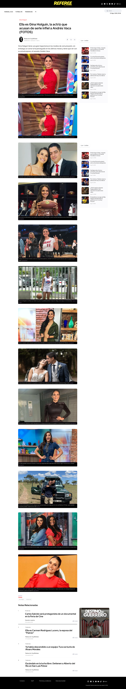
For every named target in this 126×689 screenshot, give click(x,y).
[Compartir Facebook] (67, 39)
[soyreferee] (63, 3)
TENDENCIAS (29, 12)
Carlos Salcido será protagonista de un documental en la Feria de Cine (50, 615)
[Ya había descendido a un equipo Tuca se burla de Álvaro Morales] (94, 655)
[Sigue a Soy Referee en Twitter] (107, 4)
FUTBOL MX (19, 12)
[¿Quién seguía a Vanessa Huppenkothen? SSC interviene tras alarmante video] (85, 85)
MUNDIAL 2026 (8, 12)
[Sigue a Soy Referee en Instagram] (109, 4)
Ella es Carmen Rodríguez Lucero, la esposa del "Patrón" (48, 631)
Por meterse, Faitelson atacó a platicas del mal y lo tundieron (98, 74)
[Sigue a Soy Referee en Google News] (118, 4)
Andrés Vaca (28, 599)
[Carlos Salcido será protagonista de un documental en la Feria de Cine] (94, 623)
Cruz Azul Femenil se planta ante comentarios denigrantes (98, 57)
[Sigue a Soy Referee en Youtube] (112, 4)
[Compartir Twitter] (71, 39)
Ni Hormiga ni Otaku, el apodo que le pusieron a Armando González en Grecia (97, 49)
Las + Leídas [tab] (84, 40)
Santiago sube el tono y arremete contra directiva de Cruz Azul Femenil (97, 67)
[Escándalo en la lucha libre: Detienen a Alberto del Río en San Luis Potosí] (94, 672)
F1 (35, 12)
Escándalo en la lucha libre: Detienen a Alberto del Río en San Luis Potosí (50, 664)
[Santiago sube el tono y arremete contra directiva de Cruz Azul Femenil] (85, 68)
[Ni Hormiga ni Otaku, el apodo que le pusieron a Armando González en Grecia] (85, 50)
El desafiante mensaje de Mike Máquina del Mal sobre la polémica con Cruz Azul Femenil (98, 94)
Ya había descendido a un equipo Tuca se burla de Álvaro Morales (50, 648)
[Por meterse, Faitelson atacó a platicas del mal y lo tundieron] (85, 77)
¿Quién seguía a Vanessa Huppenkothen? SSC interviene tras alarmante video (96, 85)
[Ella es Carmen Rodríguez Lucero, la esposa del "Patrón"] (94, 639)
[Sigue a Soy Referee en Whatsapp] (102, 4)
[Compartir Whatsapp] (74, 39)
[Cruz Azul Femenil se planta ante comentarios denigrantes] (85, 59)
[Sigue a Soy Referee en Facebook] (104, 4)
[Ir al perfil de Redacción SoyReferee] (21, 39)
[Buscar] (107, 10)
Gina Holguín (21, 599)
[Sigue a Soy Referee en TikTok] (114, 4)
